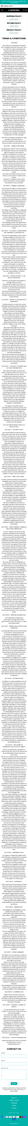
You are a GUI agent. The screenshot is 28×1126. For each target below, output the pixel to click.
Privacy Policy (13, 1089)
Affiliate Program (14, 1100)
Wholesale (14, 1103)
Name (3, 1053)
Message (4, 1068)
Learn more (14, 26)
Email (3, 1060)
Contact (14, 1108)
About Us (14, 1098)
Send (14, 1083)
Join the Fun (13, 1113)
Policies (14, 1105)
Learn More (14, 19)
